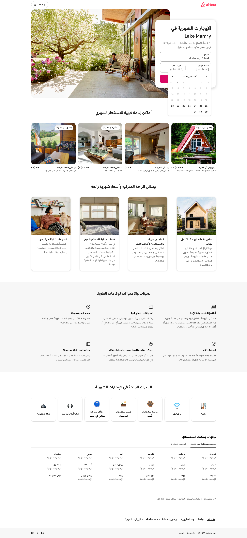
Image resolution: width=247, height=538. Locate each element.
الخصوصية (191, 533)
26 (184, 106)
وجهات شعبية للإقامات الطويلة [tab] (203, 444)
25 (189, 106)
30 (200, 112)
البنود (181, 533)
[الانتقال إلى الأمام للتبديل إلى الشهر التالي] (173, 77)
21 (172, 100)
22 (206, 106)
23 (201, 106)
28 (172, 106)
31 (195, 112)
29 (206, 112)
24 (195, 106)
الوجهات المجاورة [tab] (178, 444)
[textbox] (198, 69)
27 (178, 106)
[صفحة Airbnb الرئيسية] (208, 4)
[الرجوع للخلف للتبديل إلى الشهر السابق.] (206, 77)
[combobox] (185, 58)
